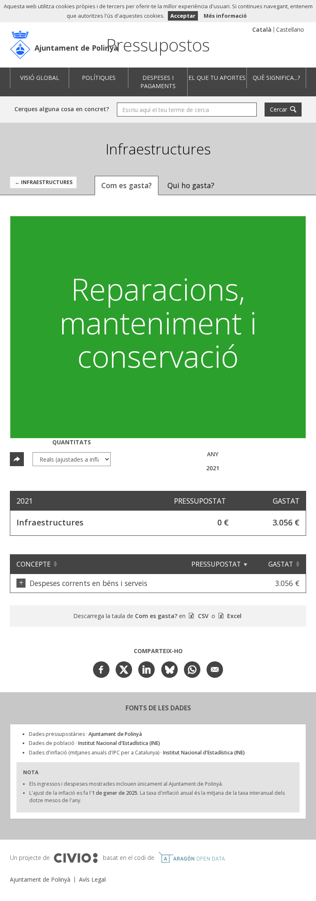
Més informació (225, 15)
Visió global (39, 78)
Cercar (278, 109)
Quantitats (71, 442)
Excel (233, 616)
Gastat (280, 564)
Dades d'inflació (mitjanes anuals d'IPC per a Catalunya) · (137, 752)
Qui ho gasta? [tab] (190, 185)
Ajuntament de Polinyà (76, 48)
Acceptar (182, 15)
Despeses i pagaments (158, 82)
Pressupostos (158, 44)
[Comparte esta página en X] (124, 669)
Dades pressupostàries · (85, 734)
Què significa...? (276, 78)
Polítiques (99, 78)
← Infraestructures (43, 182)
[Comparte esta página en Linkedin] (146, 669)
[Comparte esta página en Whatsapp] (192, 669)
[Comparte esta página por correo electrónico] (215, 669)
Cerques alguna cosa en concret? (61, 109)
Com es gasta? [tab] (126, 185)
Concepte (33, 564)
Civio (75, 858)
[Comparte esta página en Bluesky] (169, 669)
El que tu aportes (217, 78)
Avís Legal (92, 879)
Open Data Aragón (191, 857)
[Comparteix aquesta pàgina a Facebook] (101, 669)
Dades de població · (94, 743)
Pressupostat (216, 564)
